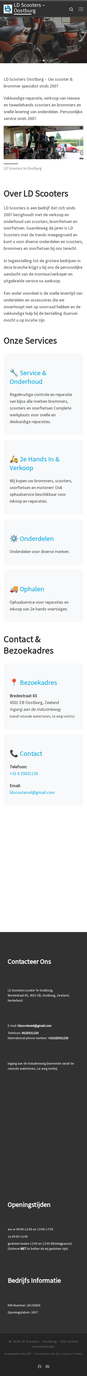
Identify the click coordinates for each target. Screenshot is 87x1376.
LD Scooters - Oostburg (39, 1341)
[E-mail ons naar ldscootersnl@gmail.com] (47, 1367)
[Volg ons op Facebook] (40, 1367)
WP (29, 1353)
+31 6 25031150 (24, 773)
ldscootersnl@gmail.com (32, 792)
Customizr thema (71, 1353)
